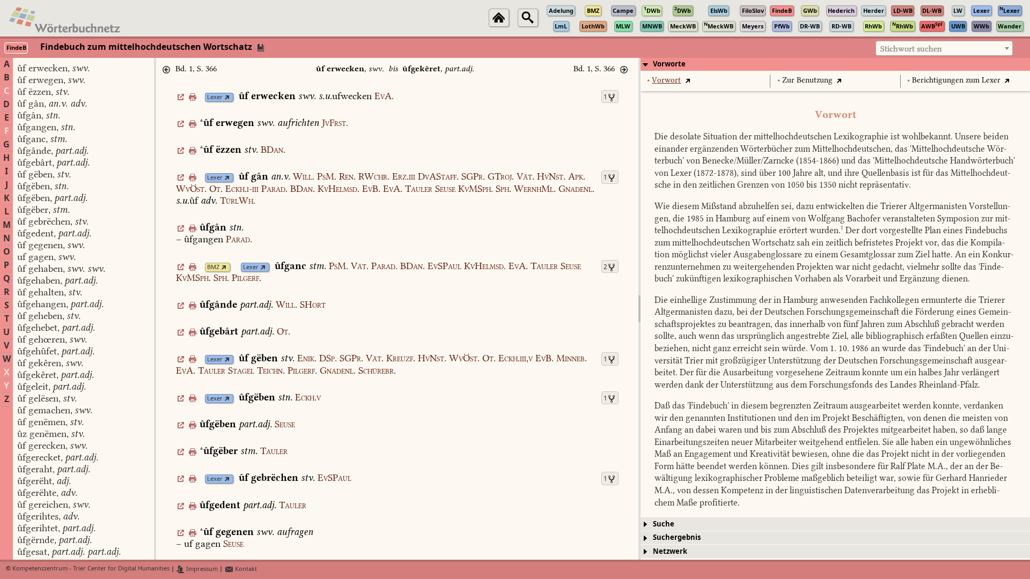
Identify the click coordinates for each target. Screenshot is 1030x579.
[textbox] (944, 48)
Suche (663, 524)
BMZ (213, 267)
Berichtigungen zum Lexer (956, 80)
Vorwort (666, 80)
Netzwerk (670, 551)
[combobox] (944, 48)
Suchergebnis (677, 537)
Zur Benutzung (807, 80)
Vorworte (669, 64)
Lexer (215, 97)
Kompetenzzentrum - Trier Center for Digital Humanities (91, 569)
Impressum (201, 569)
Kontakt (245, 569)
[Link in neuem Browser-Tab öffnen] (227, 97)
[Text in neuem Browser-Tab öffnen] (687, 80)
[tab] (835, 64)
